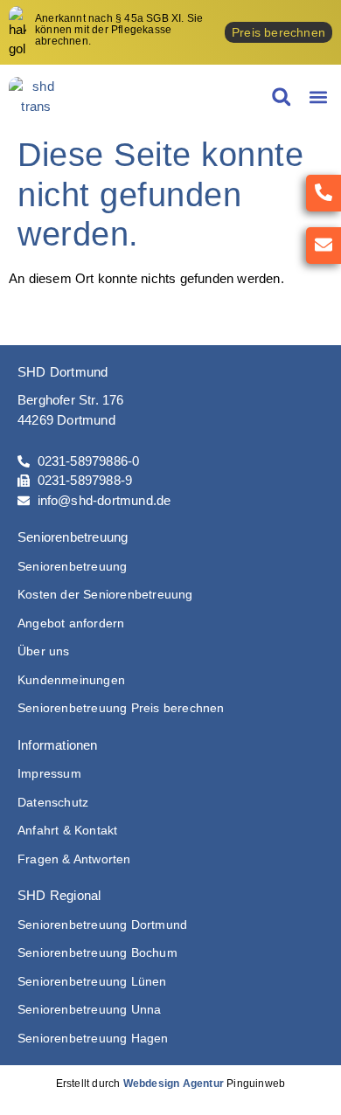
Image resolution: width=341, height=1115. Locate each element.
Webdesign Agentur (173, 1083)
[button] (317, 96)
